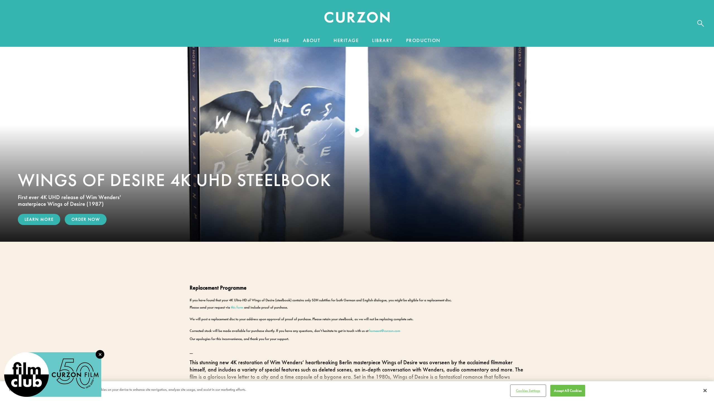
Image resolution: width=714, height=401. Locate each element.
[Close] (705, 390)
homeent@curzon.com (384, 330)
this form (237, 307)
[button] (356, 19)
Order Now (85, 219)
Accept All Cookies (568, 390)
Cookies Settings (528, 390)
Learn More (39, 219)
